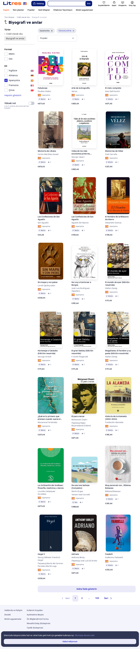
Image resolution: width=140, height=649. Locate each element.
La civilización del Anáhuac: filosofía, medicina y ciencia (51, 486)
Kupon (6, 10)
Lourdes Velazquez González (46, 492)
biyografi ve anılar (15, 38)
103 (97, 598)
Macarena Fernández (47, 422)
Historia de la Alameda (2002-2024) (116, 417)
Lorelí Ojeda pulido (46, 285)
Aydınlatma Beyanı (35, 614)
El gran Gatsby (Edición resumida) (82, 352)
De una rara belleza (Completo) (81, 486)
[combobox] (66, 3)
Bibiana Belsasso (113, 491)
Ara (88, 3)
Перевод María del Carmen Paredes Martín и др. (50, 564)
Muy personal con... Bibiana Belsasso (118, 486)
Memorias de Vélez (114, 151)
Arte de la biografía (81, 88)
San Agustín (43, 222)
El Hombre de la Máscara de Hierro (117, 218)
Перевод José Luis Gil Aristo (84, 560)
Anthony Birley (78, 557)
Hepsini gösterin (12, 95)
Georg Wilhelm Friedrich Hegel (49, 558)
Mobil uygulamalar (84, 10)
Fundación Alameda (114, 422)
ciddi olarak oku (14, 33)
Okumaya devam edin (85, 635)
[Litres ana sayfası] (15, 3)
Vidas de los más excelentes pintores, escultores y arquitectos (83, 152)
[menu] (57, 38)
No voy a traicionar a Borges (81, 283)
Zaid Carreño (111, 154)
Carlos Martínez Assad (48, 154)
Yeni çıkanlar (18, 10)
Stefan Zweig (111, 288)
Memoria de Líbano (47, 151)
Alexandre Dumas (113, 222)
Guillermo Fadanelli (114, 557)
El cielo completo (113, 88)
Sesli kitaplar (44, 10)
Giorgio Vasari (78, 157)
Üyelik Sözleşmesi (35, 628)
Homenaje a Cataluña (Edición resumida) (48, 352)
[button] (46, 30)
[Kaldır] (52, 31)
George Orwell (44, 356)
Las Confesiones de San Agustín (49, 218)
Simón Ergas (77, 491)
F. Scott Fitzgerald (80, 356)
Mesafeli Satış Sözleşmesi (38, 623)
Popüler (31, 10)
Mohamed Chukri (79, 419)
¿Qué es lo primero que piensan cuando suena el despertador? (49, 417)
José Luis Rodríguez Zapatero (81, 289)
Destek (7, 614)
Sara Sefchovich (112, 91)
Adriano (75, 554)
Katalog (40, 3)
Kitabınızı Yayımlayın (62, 10)
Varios (74, 91)
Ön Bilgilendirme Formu (38, 619)
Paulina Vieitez (44, 91)
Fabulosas (42, 88)
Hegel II (41, 554)
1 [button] (75, 598)
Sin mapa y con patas (47, 282)
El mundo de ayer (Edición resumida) (117, 283)
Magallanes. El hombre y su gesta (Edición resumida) (118, 352)
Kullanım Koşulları (35, 610)
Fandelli (109, 554)
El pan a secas (78, 416)
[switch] (31, 103)
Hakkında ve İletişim (13, 610)
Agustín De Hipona (80, 222)
